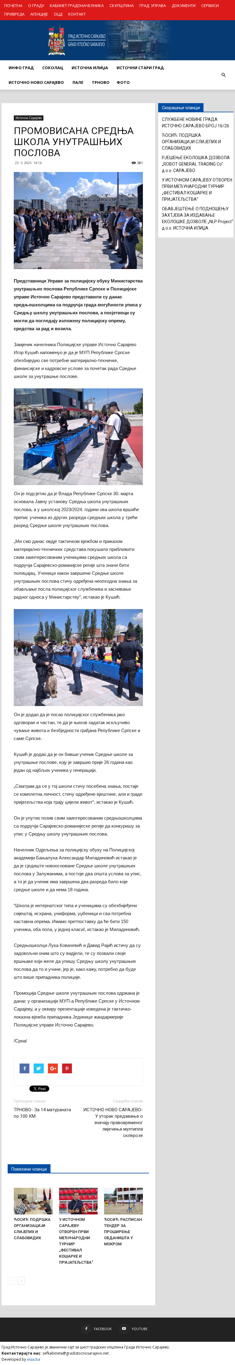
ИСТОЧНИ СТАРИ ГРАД (140, 67)
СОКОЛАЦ (52, 67)
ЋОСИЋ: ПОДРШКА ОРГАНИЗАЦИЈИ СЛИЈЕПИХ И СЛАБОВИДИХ (191, 142)
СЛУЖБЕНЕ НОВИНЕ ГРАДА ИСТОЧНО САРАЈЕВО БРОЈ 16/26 (195, 122)
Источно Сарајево (29, 118)
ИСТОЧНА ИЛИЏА (90, 67)
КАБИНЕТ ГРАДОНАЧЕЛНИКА (77, 5)
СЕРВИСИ (210, 5)
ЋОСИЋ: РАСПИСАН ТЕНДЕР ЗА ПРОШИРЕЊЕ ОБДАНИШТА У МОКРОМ (123, 1231)
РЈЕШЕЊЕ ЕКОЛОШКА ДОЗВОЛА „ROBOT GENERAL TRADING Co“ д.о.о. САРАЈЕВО (196, 164)
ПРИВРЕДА (14, 14)
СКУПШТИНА (122, 5)
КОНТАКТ (77, 14)
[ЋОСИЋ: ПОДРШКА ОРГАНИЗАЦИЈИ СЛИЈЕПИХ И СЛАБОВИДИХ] (33, 1201)
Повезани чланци (29, 1169)
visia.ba (33, 1359)
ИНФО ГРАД (21, 67)
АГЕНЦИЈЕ (39, 14)
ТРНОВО (101, 82)
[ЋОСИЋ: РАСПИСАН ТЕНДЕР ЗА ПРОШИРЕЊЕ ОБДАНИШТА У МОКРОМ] (123, 1201)
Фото (123, 82)
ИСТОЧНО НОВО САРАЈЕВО (36, 82)
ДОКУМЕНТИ (184, 5)
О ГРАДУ (36, 5)
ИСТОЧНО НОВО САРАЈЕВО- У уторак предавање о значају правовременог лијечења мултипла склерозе (113, 1122)
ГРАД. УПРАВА (153, 5)
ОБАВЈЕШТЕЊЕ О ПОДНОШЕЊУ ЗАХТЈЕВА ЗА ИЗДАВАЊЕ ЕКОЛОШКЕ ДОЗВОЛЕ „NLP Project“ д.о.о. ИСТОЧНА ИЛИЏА (197, 218)
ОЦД (58, 14)
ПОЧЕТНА (13, 5)
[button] (223, 75)
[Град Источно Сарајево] (117, 40)
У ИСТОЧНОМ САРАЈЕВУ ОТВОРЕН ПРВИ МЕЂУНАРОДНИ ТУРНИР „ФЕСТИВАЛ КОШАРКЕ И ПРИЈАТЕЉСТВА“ (197, 190)
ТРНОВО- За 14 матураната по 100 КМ (42, 1113)
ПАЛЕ (78, 82)
